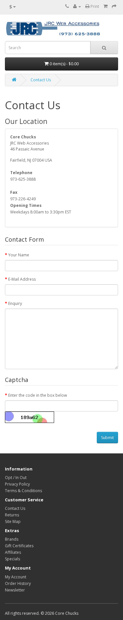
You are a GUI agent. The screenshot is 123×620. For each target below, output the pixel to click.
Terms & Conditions (23, 490)
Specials (12, 559)
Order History (18, 583)
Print (94, 6)
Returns (12, 515)
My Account (15, 577)
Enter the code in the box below (37, 395)
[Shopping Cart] (105, 6)
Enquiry (15, 303)
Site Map (13, 521)
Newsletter (15, 590)
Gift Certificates (19, 546)
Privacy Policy (17, 484)
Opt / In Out (16, 477)
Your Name (18, 255)
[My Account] (77, 6)
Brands (11, 539)
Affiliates (13, 552)
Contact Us (41, 80)
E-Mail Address (22, 279)
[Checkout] (114, 6)
